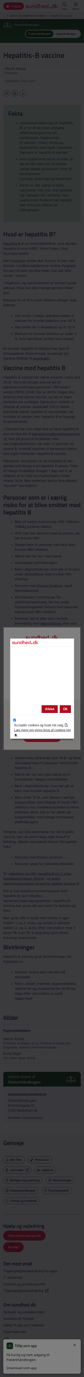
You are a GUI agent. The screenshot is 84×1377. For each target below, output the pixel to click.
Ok (65, 709)
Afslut (49, 709)
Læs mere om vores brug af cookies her (42, 730)
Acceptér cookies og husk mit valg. (42, 727)
